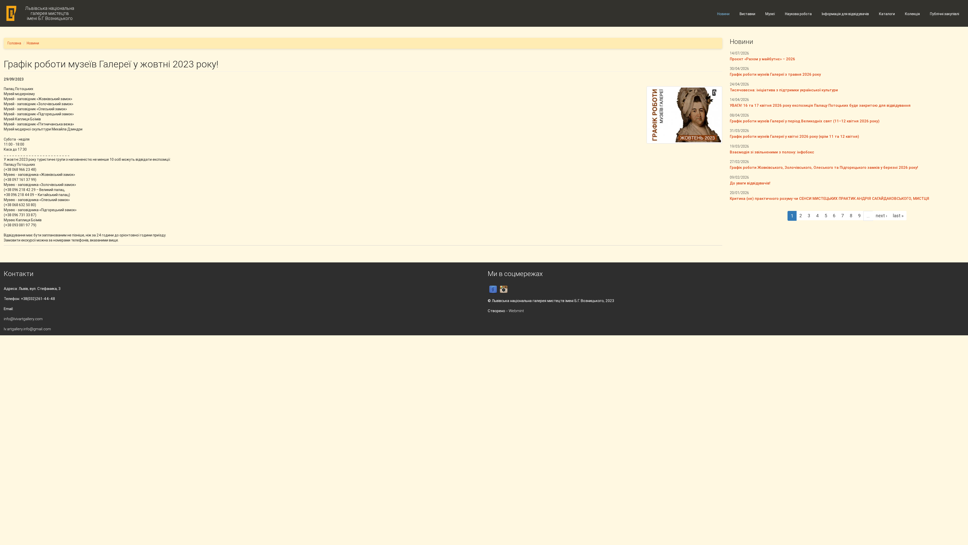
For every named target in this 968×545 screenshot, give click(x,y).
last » (898, 216)
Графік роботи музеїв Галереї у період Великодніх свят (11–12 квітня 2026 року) (805, 121)
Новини (723, 14)
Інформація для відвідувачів (845, 14)
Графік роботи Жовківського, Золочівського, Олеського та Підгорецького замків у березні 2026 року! (824, 167)
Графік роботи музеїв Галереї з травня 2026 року (775, 74)
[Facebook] (493, 289)
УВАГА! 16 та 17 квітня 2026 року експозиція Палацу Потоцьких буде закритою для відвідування (820, 105)
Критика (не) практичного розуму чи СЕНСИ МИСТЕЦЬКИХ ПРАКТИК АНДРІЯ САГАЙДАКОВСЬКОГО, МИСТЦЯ (829, 198)
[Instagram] (504, 289)
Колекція (912, 14)
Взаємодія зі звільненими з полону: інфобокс (772, 152)
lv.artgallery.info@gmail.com (27, 328)
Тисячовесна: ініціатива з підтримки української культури (784, 90)
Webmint (516, 310)
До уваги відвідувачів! (750, 183)
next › (881, 216)
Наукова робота (798, 14)
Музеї (770, 14)
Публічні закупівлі (944, 14)
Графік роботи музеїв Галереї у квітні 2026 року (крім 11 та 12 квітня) (794, 136)
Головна (14, 43)
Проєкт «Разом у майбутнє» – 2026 (762, 59)
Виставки (747, 14)
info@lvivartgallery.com (23, 318)
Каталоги (887, 14)
